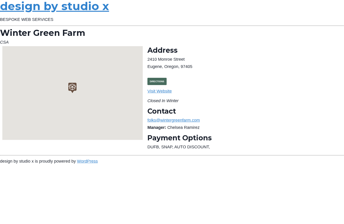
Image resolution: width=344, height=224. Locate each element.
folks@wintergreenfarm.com (173, 120)
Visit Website (159, 91)
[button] (72, 88)
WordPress (87, 161)
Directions (157, 81)
